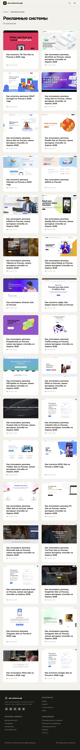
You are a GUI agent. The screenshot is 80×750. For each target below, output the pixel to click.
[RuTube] (23, 709)
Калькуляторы (9, 726)
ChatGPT (45, 704)
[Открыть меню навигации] (75, 3)
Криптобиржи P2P (10, 730)
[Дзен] (19, 709)
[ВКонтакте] (10, 709)
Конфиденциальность (49, 726)
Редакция (45, 730)
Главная (5, 12)
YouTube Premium (47, 707)
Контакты (45, 733)
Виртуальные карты (11, 720)
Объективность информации (51, 723)
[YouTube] (15, 709)
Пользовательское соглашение (52, 720)
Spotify (44, 701)
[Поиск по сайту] (70, 3)
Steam (44, 710)
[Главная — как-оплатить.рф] (13, 3)
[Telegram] (6, 709)
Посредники (9, 723)
